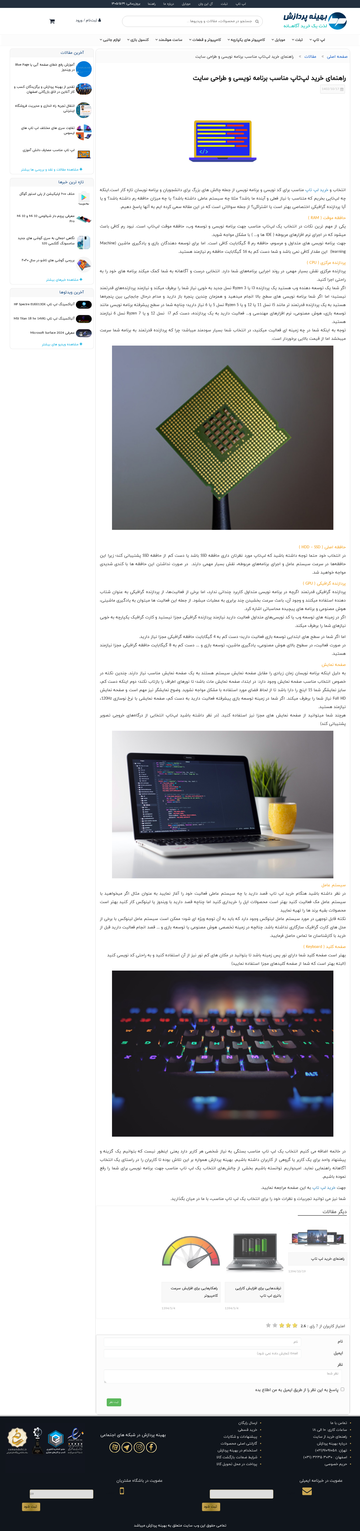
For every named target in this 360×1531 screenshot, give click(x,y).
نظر (340, 1365)
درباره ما (168, 4)
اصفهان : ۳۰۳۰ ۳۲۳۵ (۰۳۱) (325, 1457)
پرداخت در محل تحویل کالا (236, 1464)
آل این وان (205, 4)
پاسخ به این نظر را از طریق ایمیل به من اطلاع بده (296, 1390)
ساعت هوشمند (170, 39)
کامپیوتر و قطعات (206, 39)
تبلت (224, 4)
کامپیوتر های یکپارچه (248, 39)
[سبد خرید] (52, 21)
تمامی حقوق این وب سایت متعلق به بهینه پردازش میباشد (180, 1525)
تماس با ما (338, 1423)
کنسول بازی (139, 39)
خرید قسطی (247, 1429)
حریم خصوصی (336, 1464)
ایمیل (338, 1353)
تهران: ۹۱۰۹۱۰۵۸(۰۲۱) (331, 1450)
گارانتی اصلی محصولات (239, 1443)
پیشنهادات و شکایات (240, 1436)
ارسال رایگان (248, 1423)
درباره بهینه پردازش (332, 1443)
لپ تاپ (241, 4)
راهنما (151, 4)
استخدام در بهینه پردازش (237, 1450)
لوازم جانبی (111, 39)
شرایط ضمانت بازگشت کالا (236, 1457)
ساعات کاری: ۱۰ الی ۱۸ (330, 1429)
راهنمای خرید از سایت (330, 1436)
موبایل (186, 4)
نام (340, 1341)
